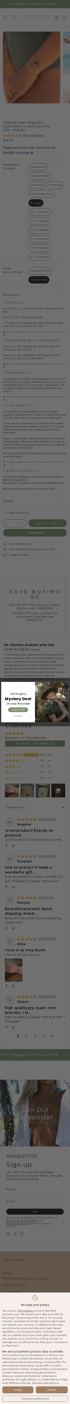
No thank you (18, 716)
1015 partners (25, 1311)
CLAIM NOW (17, 709)
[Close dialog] (67, 683)
